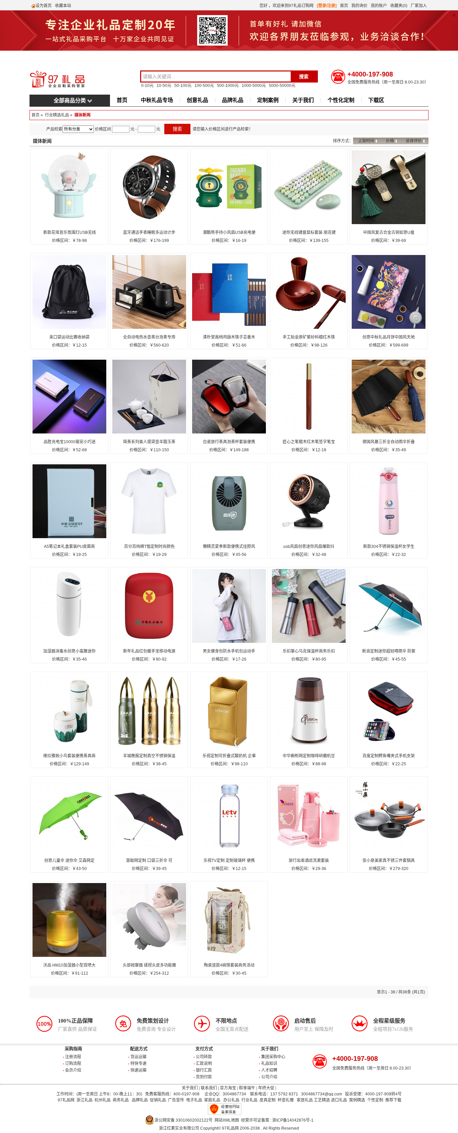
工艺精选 (322, 1100)
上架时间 (366, 141)
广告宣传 (176, 1100)
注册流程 (73, 1056)
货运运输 (138, 1056)
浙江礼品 (84, 1100)
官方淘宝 (228, 1088)
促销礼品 (158, 1100)
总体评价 (414, 141)
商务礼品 (121, 1100)
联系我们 (209, 1088)
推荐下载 (393, 1100)
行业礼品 (249, 1100)
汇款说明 (204, 1063)
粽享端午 (247, 1088)
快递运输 (138, 1070)
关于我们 (303, 100)
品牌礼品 (232, 100)
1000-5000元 (254, 85)
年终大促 (266, 1088)
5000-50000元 (282, 85)
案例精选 (357, 1100)
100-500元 (204, 85)
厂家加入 (419, 5)
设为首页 (44, 5)
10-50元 (164, 85)
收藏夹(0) (398, 5)
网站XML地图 (227, 1120)
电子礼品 (194, 1100)
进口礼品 (339, 1100)
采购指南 (73, 1048)
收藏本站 (63, 5)
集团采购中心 (273, 1056)
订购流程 (73, 1063)
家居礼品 (305, 1100)
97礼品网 (66, 1100)
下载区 (376, 100)
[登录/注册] (327, 5)
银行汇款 (204, 1070)
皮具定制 (268, 1100)
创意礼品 (197, 100)
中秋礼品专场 (157, 100)
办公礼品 (231, 1100)
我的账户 (379, 5)
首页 (344, 5)
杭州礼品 (103, 1100)
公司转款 (204, 1056)
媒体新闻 (82, 115)
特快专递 (138, 1063)
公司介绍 (269, 1077)
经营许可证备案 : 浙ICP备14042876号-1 (277, 1120)
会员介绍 (73, 1070)
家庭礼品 (212, 1100)
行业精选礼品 (57, 115)
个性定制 (375, 1100)
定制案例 (268, 100)
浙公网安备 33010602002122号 (184, 1120)
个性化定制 (341, 100)
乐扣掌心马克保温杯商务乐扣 (309, 651)
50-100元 (182, 85)
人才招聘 (269, 1070)
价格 (390, 141)
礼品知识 (269, 1063)
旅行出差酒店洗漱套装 (309, 860)
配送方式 (139, 1048)
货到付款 (204, 1077)
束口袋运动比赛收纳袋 (69, 337)
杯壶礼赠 (286, 1100)
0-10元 (147, 85)
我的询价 (359, 5)
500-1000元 (228, 85)
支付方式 (204, 1048)
